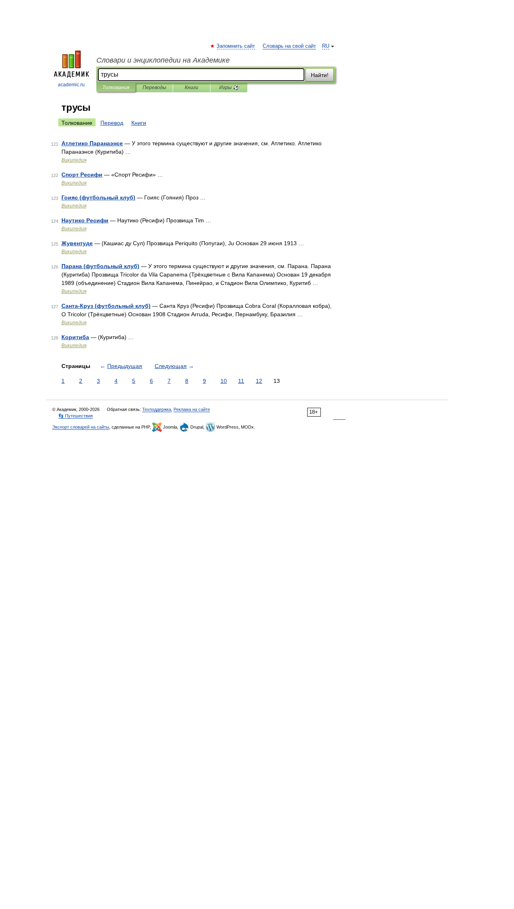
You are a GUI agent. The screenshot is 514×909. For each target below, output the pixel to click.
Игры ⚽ (229, 87)
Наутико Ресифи (84, 220)
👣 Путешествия (75, 415)
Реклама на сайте (191, 409)
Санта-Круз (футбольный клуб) (106, 306)
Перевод (111, 123)
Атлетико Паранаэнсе (92, 143)
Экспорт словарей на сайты (80, 427)
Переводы (154, 87)
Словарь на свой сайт (289, 46)
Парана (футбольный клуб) (100, 266)
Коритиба (75, 337)
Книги (191, 87)
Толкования (115, 87)
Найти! (319, 75)
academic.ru (71, 84)
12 (259, 381)
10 (223, 381)
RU (325, 46)
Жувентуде (77, 243)
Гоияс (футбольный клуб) (98, 197)
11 (241, 381)
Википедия (73, 160)
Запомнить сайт (236, 46)
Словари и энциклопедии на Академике (163, 60)
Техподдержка (156, 409)
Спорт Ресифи (81, 174)
